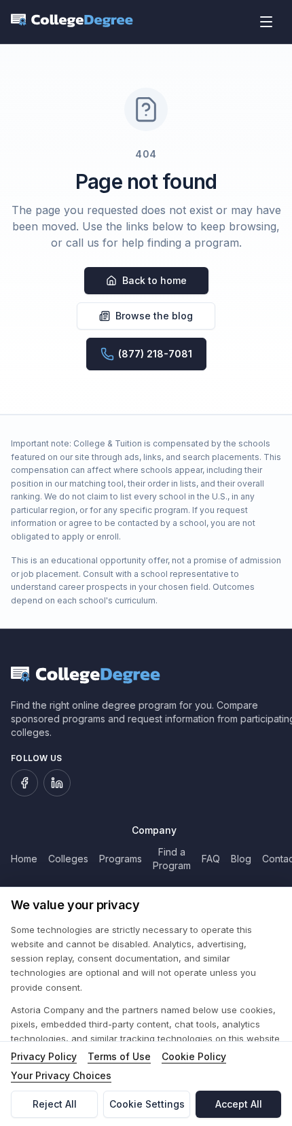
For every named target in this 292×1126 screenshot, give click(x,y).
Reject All (55, 1104)
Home (24, 858)
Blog (241, 858)
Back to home (154, 280)
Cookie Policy (194, 1056)
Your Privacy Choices (61, 1075)
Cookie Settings (147, 1104)
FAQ (211, 858)
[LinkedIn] (57, 782)
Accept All (238, 1104)
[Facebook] (24, 782)
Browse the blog (154, 315)
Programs (120, 858)
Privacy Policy (44, 1056)
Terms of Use (119, 1056)
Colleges (68, 858)
